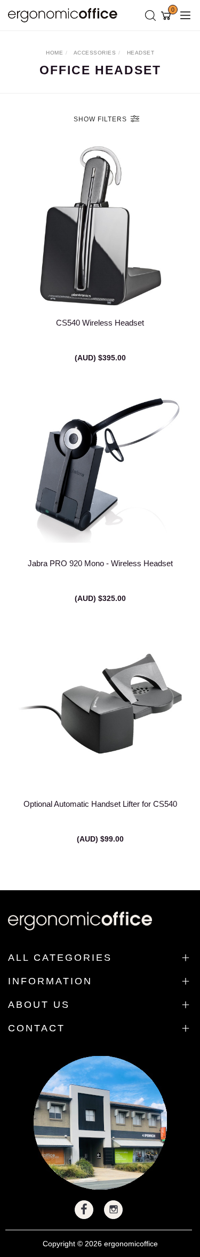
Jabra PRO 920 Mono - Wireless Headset (100, 563)
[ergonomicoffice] (65, 14)
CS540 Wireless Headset (100, 322)
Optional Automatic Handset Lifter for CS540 (100, 803)
